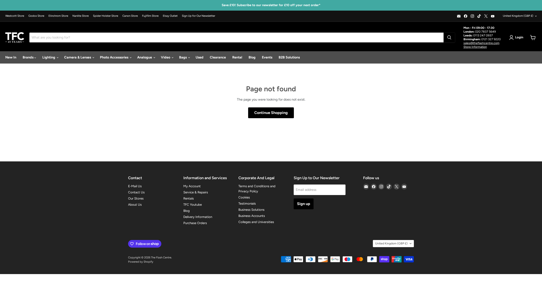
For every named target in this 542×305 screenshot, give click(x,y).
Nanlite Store (80, 15)
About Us (135, 205)
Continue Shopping (271, 112)
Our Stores (136, 198)
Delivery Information (197, 217)
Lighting (49, 57)
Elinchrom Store (58, 15)
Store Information (475, 47)
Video (166, 57)
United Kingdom (518, 15)
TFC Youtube (192, 205)
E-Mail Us (135, 186)
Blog (252, 57)
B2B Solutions (289, 57)
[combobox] (236, 37)
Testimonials (247, 203)
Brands (28, 57)
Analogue (145, 57)
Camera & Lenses (78, 57)
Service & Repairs (195, 192)
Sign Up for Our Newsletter (198, 15)
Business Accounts (251, 216)
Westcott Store (14, 15)
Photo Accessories (114, 57)
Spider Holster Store (105, 15)
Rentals (188, 198)
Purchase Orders (195, 223)
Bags (183, 57)
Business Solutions (251, 210)
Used (199, 57)
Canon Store (130, 15)
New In (10, 57)
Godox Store (36, 15)
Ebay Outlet (170, 15)
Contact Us (136, 192)
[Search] (449, 37)
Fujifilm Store (150, 15)
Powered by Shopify (140, 261)
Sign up (303, 203)
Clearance (218, 57)
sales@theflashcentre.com (481, 43)
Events (267, 57)
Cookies (244, 197)
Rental (237, 57)
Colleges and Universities (256, 222)
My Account (192, 186)
